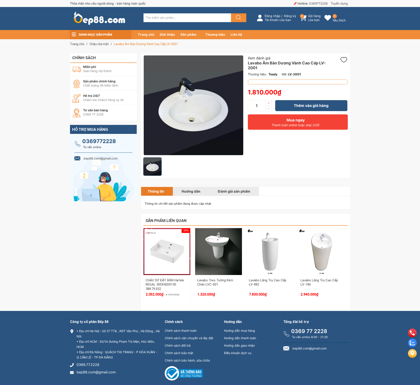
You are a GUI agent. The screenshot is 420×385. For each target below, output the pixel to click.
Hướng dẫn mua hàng (239, 330)
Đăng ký (290, 16)
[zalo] (412, 346)
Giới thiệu (167, 35)
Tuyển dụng (339, 3)
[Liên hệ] (412, 357)
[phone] (412, 336)
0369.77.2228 (88, 364)
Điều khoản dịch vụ (237, 353)
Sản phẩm (188, 35)
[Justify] (238, 17)
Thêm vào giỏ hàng (311, 105)
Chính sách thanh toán (181, 330)
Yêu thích (339, 20)
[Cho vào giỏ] (167, 239)
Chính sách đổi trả (178, 345)
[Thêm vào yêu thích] (345, 59)
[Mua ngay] (167, 260)
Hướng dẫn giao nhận (239, 345)
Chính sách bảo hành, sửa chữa (187, 360)
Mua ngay (295, 122)
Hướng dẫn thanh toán (240, 338)
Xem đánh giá (259, 58)
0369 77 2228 (309, 331)
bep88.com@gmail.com (96, 372)
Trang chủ (146, 35)
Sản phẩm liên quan (166, 220)
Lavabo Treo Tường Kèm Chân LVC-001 (215, 282)
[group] (193, 105)
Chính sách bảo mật (179, 353)
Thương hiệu (215, 35)
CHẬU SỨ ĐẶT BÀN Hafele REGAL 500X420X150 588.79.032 (165, 284)
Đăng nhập (272, 16)
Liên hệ (236, 35)
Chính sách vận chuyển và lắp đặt (189, 338)
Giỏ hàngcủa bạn (314, 18)
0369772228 (318, 3)
